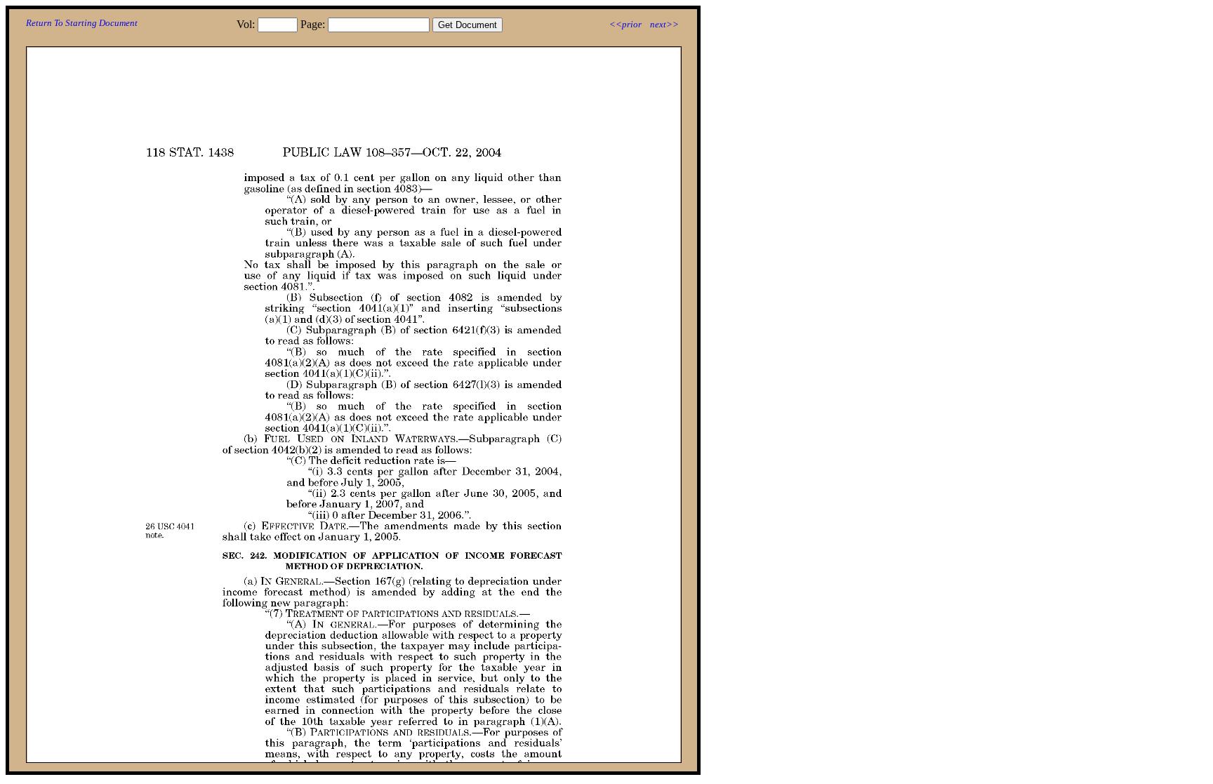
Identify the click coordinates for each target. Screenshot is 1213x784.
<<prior (625, 24)
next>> (664, 24)
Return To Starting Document (82, 23)
